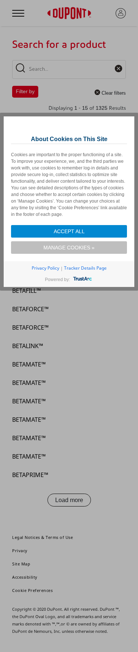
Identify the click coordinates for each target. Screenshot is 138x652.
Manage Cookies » (69, 247)
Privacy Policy (45, 268)
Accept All (69, 231)
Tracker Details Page (85, 268)
